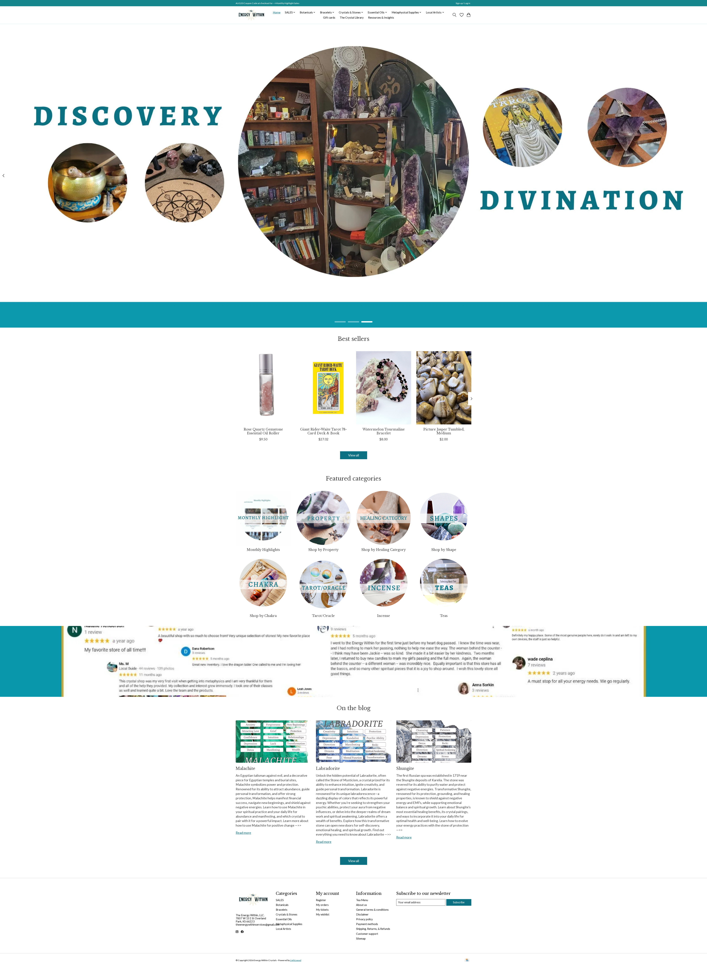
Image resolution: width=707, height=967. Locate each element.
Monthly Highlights (263, 550)
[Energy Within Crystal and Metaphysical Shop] (251, 15)
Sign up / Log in (463, 3)
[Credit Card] (467, 960)
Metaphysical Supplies (289, 924)
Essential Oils (284, 919)
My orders (322, 904)
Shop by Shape (443, 550)
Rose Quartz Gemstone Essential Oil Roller (263, 431)
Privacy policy (364, 919)
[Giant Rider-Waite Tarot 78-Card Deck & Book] (323, 387)
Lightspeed (295, 960)
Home (276, 12)
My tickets (322, 909)
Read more (243, 833)
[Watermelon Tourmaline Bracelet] (383, 387)
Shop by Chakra (263, 616)
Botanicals (282, 904)
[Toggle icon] (454, 15)
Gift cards (329, 17)
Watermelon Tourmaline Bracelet (384, 431)
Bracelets (281, 909)
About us (361, 904)
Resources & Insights (381, 17)
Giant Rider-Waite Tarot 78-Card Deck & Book (323, 431)
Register (321, 900)
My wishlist (322, 914)
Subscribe (459, 902)
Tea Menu (362, 900)
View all (353, 455)
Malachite (245, 768)
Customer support (367, 933)
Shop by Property (323, 550)
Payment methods (367, 924)
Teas (444, 616)
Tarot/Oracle (323, 616)
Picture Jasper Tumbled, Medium (443, 431)
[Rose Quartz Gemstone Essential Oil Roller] (263, 387)
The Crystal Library (352, 17)
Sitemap (361, 938)
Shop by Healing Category (383, 550)
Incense (383, 616)
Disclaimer (362, 914)
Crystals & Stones (286, 914)
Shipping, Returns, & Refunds (373, 928)
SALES (280, 900)
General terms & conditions (372, 909)
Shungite (405, 768)
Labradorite (328, 768)
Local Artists (283, 928)
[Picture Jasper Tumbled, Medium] (443, 387)
